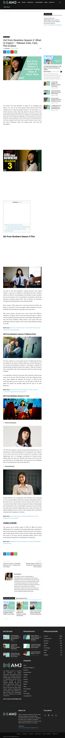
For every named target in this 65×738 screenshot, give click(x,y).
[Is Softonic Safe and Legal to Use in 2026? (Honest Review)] (26, 646)
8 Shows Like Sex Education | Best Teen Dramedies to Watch (56, 100)
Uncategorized (27, 696)
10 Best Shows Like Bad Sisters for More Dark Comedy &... (56, 92)
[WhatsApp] (15, 51)
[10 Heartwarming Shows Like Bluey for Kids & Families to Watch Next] (9, 606)
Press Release (27, 689)
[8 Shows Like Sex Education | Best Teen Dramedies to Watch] (47, 100)
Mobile (25, 684)
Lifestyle (25, 681)
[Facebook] (4, 51)
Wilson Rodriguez (47, 71)
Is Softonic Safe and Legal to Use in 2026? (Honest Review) (36, 646)
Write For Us (7, 7)
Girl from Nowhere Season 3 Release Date (18, 227)
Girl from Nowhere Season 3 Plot (13, 225)
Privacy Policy (38, 733)
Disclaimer (31, 733)
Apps (24, 665)
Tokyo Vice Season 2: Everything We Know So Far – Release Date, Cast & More (11, 565)
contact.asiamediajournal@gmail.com (54, 25)
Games (25, 677)
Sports (45, 2)
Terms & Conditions (46, 733)
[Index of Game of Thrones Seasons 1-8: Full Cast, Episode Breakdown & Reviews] (26, 637)
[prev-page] (4, 619)
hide (20, 202)
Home (19, 2)
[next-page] (7, 619)
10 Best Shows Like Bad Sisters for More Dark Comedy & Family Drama (35, 612)
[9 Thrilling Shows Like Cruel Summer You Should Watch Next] (47, 107)
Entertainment (39, 2)
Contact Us (51, 2)
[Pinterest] (12, 51)
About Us (19, 733)
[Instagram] (48, 715)
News (24, 686)
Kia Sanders (7, 48)
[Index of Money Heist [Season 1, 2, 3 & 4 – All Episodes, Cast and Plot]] (26, 653)
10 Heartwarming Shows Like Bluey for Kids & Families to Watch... (52, 67)
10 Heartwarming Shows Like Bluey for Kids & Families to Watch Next (9, 612)
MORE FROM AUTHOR (21, 598)
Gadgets (24, 2)
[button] (60, 2)
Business (25, 670)
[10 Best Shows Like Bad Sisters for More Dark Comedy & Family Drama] (36, 606)
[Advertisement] (22, 25)
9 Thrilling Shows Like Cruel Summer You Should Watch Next (56, 107)
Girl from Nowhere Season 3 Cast (15, 229)
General (25, 679)
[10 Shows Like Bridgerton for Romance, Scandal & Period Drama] (22, 606)
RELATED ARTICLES (9, 598)
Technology (30, 2)
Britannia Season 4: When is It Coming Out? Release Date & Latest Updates (34, 565)
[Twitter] (8, 51)
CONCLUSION (8, 230)
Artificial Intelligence (28, 667)
